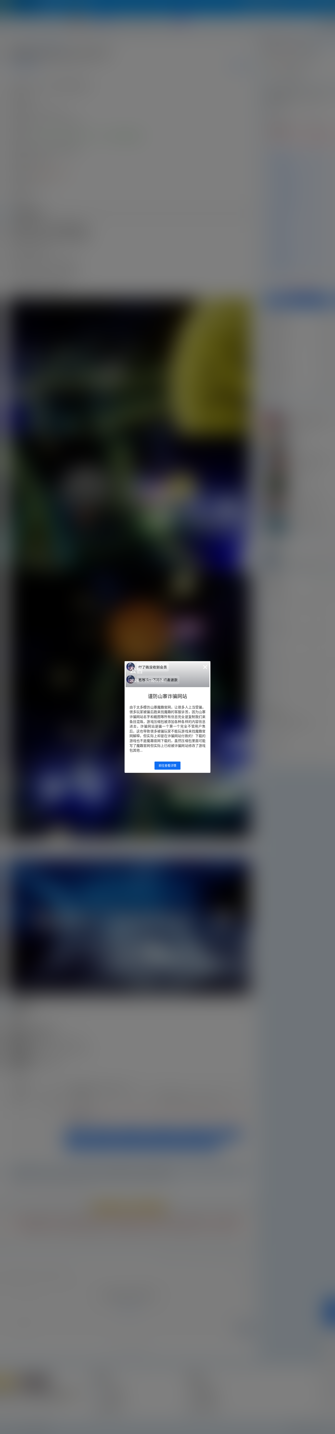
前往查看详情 (167, 765)
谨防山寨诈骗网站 (167, 696)
